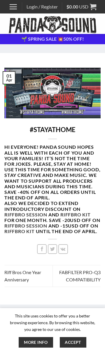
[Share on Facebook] (42, 249)
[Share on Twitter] (52, 249)
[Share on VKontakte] (63, 249)
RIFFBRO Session (25, 214)
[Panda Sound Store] (52, 23)
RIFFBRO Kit (75, 214)
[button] (13, 6)
